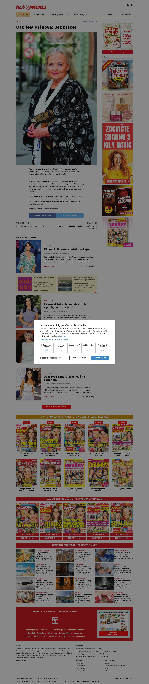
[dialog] (74, 342)
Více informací (61, 336)
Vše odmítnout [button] (79, 358)
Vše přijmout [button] (100, 358)
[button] (74, 340)
